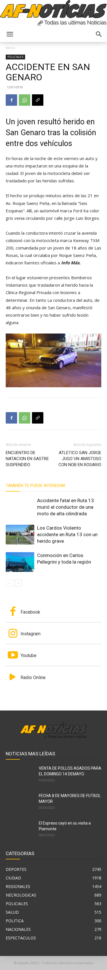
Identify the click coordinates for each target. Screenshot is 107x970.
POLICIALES (15, 57)
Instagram (31, 633)
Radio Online (33, 677)
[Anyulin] (53, 13)
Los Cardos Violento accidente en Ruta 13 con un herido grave (67, 534)
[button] (10, 34)
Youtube (29, 655)
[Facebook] (11, 100)
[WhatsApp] (24, 100)
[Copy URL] (37, 100)
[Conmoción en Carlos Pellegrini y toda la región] (20, 562)
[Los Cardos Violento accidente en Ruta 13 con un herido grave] (20, 534)
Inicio (10, 48)
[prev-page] (9, 583)
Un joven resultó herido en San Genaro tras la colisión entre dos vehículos (51, 132)
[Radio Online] (13, 677)
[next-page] (18, 583)
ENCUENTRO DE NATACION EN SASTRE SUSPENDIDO (27, 458)
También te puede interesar (35, 485)
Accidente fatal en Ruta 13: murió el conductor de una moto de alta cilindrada (66, 507)
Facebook (30, 612)
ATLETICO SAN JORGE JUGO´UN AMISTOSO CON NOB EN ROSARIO (79, 458)
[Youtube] (13, 655)
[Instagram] (13, 634)
